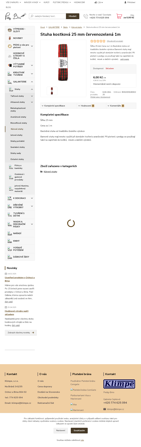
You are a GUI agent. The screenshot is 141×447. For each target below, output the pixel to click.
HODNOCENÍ (79, 2)
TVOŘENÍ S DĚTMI (19, 214)
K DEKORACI (19, 198)
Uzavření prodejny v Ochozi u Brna (20, 279)
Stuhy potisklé (17, 141)
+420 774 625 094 (99, 17)
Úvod (42, 27)
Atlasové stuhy (17, 102)
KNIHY (16, 241)
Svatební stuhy (17, 147)
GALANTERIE (19, 81)
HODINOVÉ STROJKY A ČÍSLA (19, 56)
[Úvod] (16, 16)
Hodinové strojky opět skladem (17, 313)
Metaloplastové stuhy (17, 109)
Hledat (72, 16)
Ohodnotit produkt (115, 41)
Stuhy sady (15, 153)
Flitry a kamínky (18, 167)
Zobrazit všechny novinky (19, 332)
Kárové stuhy (17, 129)
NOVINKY (18, 38)
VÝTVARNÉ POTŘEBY (19, 65)
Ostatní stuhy (17, 159)
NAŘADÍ (17, 233)
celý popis (124, 59)
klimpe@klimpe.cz (115, 409)
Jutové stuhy (16, 135)
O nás (41, 381)
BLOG (8, 7)
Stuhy (17, 89)
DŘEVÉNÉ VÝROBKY (18, 206)
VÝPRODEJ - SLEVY (19, 30)
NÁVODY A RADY (31, 2)
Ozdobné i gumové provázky (19, 177)
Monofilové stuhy (18, 123)
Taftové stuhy (17, 96)
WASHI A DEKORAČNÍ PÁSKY (19, 224)
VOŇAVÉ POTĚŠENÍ (18, 249)
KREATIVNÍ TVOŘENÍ (18, 73)
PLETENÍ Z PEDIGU (60, 2)
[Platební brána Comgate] (83, 389)
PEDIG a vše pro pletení (21, 46)
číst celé (9, 301)
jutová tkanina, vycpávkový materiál (22, 188)
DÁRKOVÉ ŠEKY (21, 257)
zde (82, 440)
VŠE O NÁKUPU (12, 2)
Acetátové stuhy (18, 117)
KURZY (46, 2)
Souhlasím (79, 430)
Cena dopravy (45, 386)
